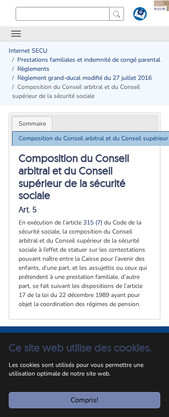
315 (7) (92, 222)
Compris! (84, 400)
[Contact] (139, 15)
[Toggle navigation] (16, 33)
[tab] (32, 124)
